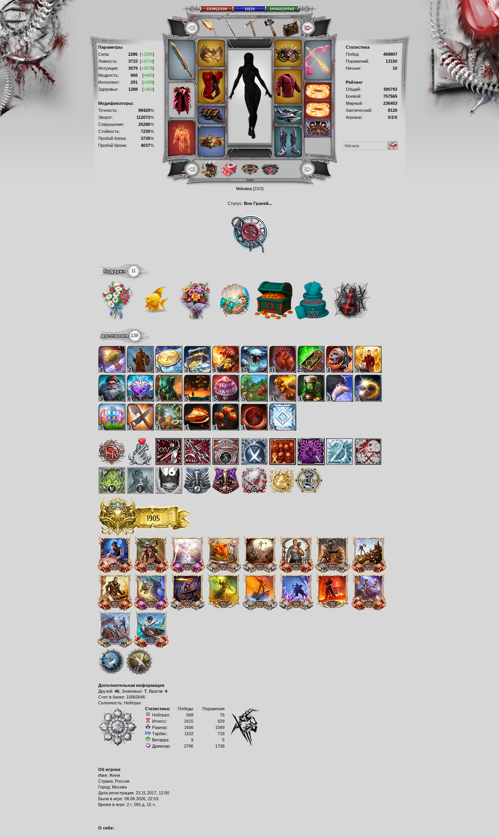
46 (117, 691)
